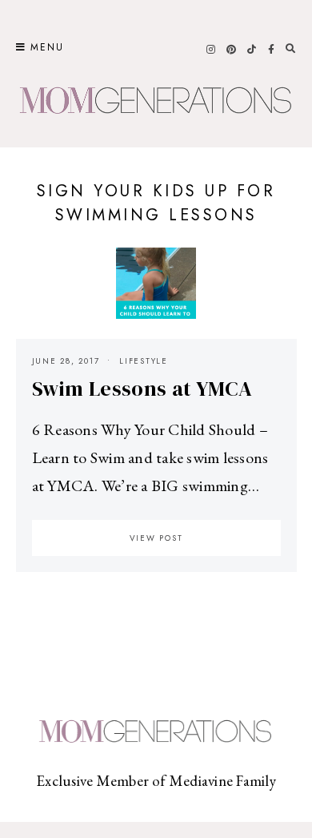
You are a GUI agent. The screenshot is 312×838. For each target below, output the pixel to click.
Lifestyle (143, 361)
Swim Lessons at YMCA (142, 388)
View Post (156, 538)
